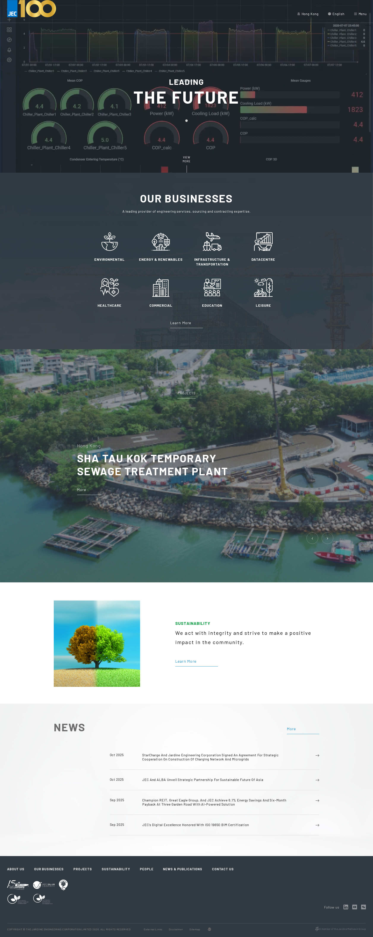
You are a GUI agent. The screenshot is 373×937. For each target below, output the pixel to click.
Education (212, 305)
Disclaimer (176, 929)
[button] (186, 120)
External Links (153, 929)
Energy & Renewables (161, 259)
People (146, 869)
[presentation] (312, 538)
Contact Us (223, 869)
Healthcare (110, 305)
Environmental (109, 259)
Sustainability (116, 869)
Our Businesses (49, 869)
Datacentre (263, 259)
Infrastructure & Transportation (212, 261)
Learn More (180, 322)
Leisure (263, 305)
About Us (15, 869)
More (81, 489)
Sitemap (194, 929)
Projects (186, 393)
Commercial (160, 305)
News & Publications (182, 869)
